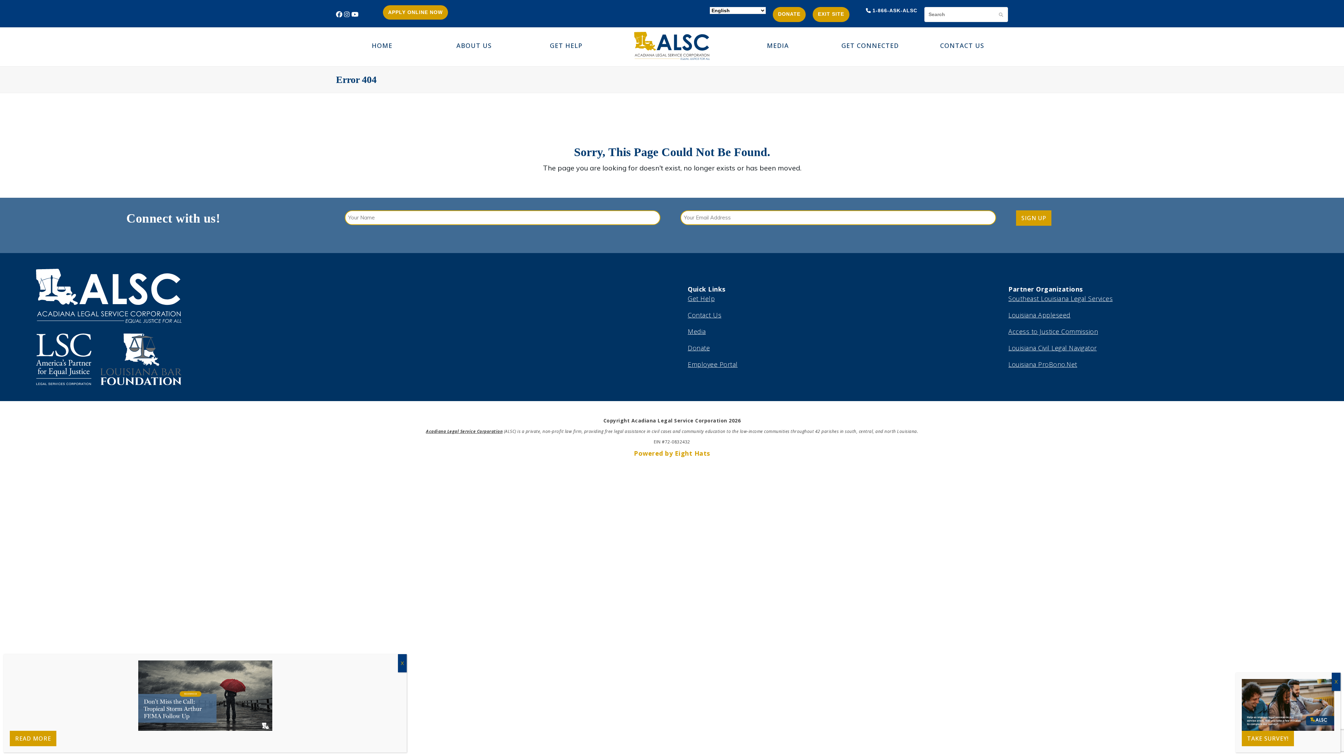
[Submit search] (1001, 14)
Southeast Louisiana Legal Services (1060, 298)
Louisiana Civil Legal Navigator (1052, 348)
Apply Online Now (415, 12)
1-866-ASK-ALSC (895, 10)
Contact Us (704, 315)
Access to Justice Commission (1053, 331)
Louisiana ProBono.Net (1042, 364)
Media (697, 331)
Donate (789, 14)
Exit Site (831, 14)
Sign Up (1033, 218)
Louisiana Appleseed (1039, 315)
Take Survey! (1268, 738)
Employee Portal (713, 364)
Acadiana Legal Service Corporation (464, 431)
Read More (33, 738)
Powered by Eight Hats (672, 453)
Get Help (701, 298)
